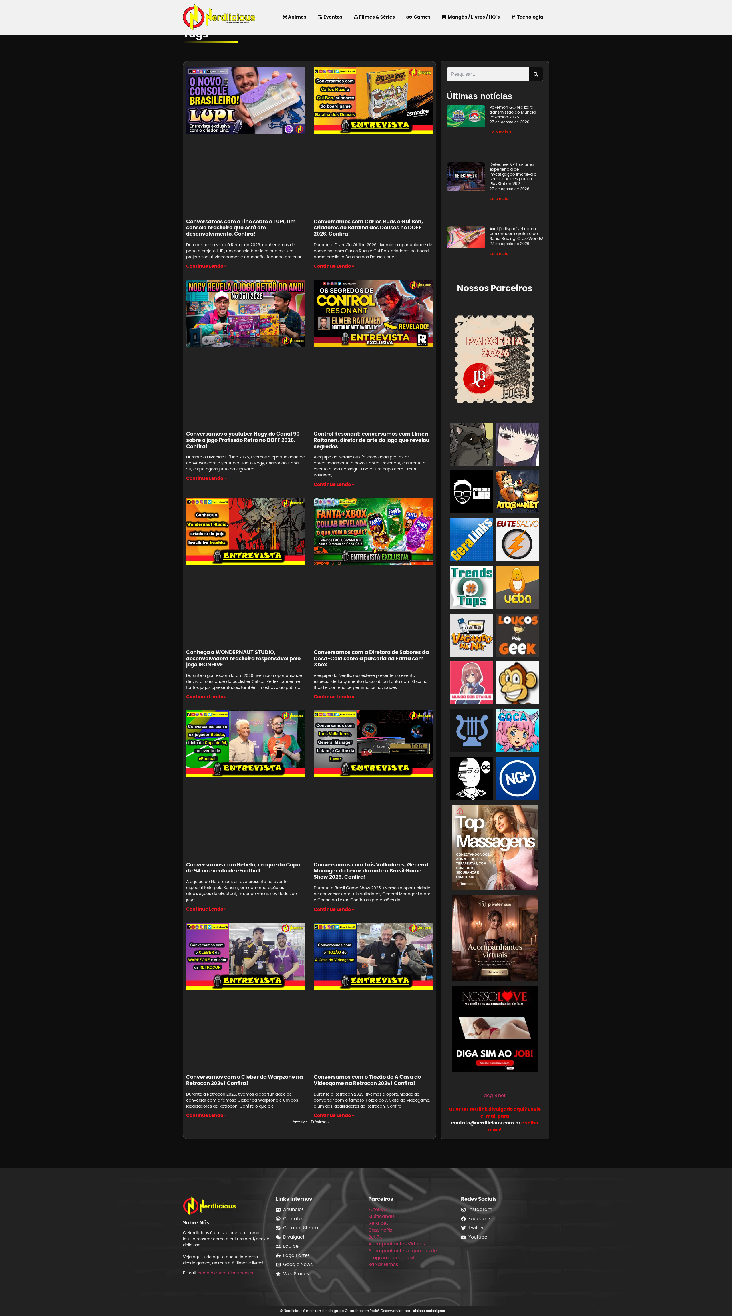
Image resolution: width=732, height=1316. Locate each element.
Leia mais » (501, 132)
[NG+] (517, 779)
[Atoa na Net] (517, 492)
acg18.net (495, 1095)
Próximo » (320, 1122)
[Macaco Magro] (517, 683)
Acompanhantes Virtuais (396, 1244)
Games (421, 17)
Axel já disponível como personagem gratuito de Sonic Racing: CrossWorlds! (516, 233)
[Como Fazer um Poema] (471, 731)
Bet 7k (375, 1237)
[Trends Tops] (471, 588)
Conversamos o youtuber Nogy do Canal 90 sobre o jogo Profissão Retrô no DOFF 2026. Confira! (243, 440)
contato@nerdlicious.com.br (226, 1273)
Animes (296, 17)
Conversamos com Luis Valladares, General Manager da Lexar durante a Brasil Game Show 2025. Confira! (371, 870)
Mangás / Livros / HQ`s (473, 17)
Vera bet (378, 1223)
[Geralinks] (471, 540)
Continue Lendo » (206, 266)
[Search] (536, 74)
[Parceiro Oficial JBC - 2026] (495, 358)
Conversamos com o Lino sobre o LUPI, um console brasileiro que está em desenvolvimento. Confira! (241, 227)
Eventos (332, 17)
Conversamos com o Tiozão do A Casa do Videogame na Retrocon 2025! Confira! (367, 1080)
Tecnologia (529, 17)
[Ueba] (517, 588)
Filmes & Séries (376, 17)
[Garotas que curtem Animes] (517, 731)
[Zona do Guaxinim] (471, 445)
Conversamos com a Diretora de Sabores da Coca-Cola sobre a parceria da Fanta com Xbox (371, 658)
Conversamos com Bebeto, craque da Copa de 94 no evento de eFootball (243, 867)
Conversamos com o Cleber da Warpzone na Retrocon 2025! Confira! (244, 1080)
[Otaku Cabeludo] (471, 779)
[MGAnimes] (517, 445)
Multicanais (381, 1216)
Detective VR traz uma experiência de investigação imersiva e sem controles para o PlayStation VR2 (513, 174)
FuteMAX (378, 1209)
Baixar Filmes (383, 1264)
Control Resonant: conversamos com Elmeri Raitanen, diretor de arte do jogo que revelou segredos (371, 440)
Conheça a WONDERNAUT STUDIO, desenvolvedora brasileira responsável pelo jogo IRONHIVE (243, 658)
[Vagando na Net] (471, 636)
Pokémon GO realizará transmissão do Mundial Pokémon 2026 (513, 112)
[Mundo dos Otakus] (471, 683)
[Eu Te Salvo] (517, 540)
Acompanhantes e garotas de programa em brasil (402, 1254)
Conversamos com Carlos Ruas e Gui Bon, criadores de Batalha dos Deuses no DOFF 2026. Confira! (368, 227)
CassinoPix (380, 1230)
